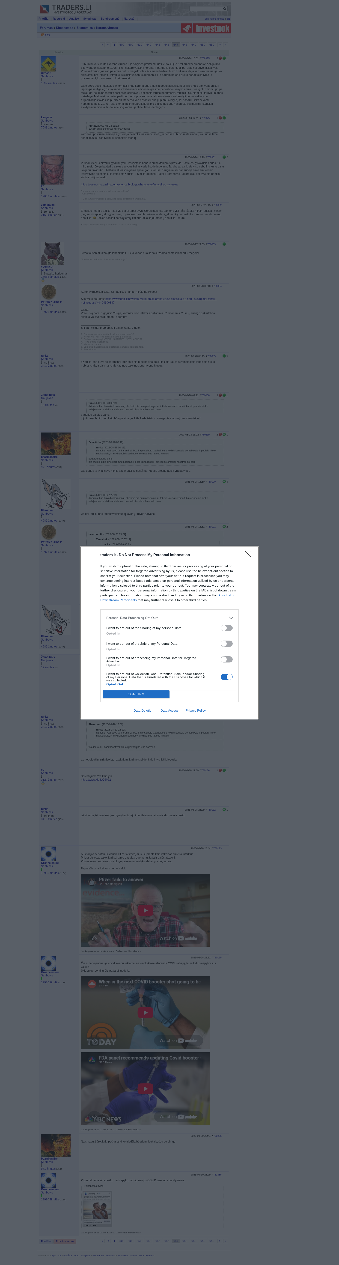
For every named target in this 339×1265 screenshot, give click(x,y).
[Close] (249, 555)
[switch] (227, 628)
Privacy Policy (196, 710)
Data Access (169, 710)
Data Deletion (143, 710)
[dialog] (169, 632)
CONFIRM (136, 694)
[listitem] (169, 617)
